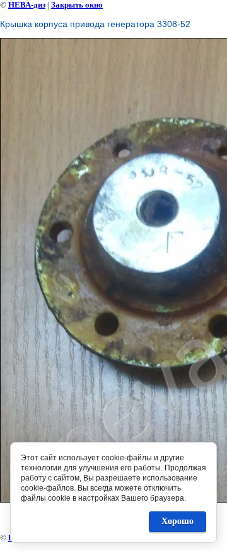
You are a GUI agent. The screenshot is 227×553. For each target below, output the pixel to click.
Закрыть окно (77, 4)
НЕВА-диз (26, 4)
